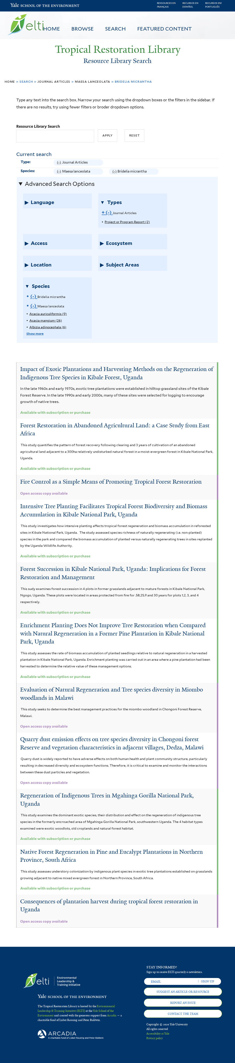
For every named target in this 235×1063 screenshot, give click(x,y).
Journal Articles (53, 81)
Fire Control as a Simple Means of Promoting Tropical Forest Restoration (111, 481)
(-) (59, 163)
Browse (82, 28)
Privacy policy (154, 1038)
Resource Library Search (38, 126)
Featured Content (164, 28)
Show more (35, 333)
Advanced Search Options (60, 183)
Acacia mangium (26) (45, 320)
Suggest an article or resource (183, 992)
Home (51, 28)
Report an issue (183, 1003)
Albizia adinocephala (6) (47, 327)
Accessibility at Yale (157, 1033)
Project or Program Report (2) (127, 222)
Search (115, 28)
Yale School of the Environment (22, 6)
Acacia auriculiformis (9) (48, 314)
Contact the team (183, 1014)
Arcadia (111, 1015)
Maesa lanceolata (92, 81)
